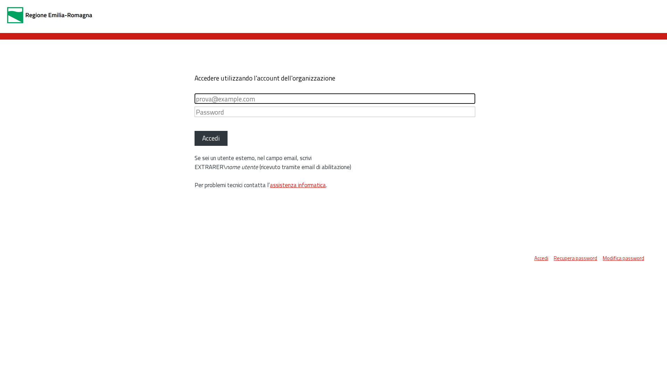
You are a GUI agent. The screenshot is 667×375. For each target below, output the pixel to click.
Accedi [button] (211, 138)
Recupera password (575, 258)
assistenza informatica (298, 185)
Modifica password (623, 258)
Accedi (541, 258)
